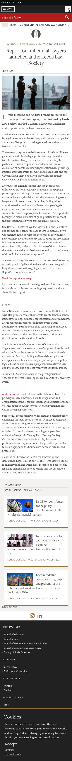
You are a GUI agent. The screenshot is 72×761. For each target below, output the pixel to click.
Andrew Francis (11, 394)
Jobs (6, 704)
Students (8, 690)
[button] (67, 17)
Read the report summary (16, 278)
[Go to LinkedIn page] (39, 616)
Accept (10, 744)
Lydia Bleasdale (11, 311)
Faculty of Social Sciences (17, 652)
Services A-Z (10, 667)
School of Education (14, 634)
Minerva (8, 685)
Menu (10, 9)
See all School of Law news (22, 490)
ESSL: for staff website (15, 671)
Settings (9, 749)
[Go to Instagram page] (32, 616)
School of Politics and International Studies (25, 643)
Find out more (12, 754)
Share (10, 71)
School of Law (11, 17)
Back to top (9, 607)
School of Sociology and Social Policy (22, 648)
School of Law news (20, 44)
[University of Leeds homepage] (68, 9)
